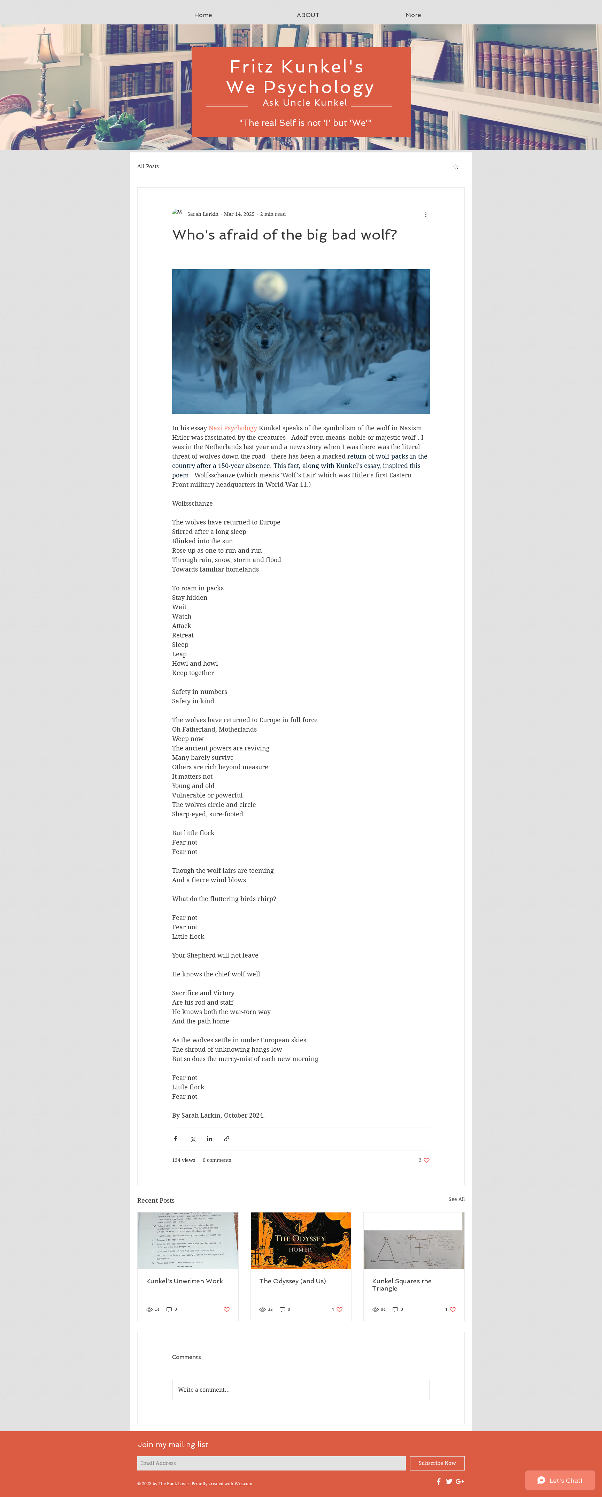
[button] (456, 166)
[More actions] (426, 214)
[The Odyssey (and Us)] (301, 1240)
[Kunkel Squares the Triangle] (414, 1240)
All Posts (148, 166)
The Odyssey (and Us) (292, 1281)
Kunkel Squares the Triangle (402, 1284)
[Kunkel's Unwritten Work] (188, 1240)
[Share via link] (226, 1138)
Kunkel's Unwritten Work (184, 1281)
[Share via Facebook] (175, 1138)
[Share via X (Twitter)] (192, 1138)
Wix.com (243, 1483)
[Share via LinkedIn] (209, 1138)
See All (457, 1199)
